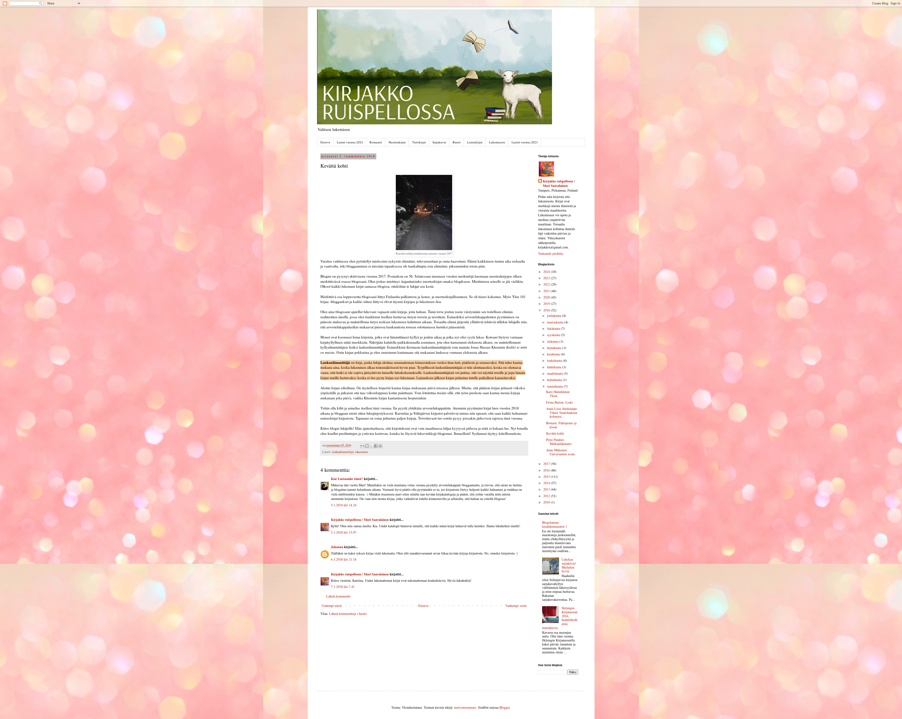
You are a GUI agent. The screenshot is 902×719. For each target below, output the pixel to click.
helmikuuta (555, 379)
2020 (547, 297)
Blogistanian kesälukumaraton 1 (554, 524)
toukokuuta (555, 360)
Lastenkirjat (474, 142)
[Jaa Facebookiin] (375, 446)
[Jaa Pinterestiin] (380, 446)
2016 (547, 470)
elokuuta (553, 341)
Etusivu (325, 142)
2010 (547, 502)
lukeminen (361, 452)
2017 (547, 463)
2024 (547, 271)
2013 (547, 489)
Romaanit (375, 142)
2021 (547, 291)
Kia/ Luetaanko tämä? (347, 478)
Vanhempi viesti (516, 605)
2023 (547, 278)
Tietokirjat (419, 142)
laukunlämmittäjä (343, 452)
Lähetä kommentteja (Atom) (348, 613)
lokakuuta (554, 328)
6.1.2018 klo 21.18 (343, 559)
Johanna (337, 546)
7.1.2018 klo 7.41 (343, 586)
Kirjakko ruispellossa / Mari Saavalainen (360, 519)
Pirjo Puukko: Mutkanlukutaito (559, 441)
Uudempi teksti (332, 605)
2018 (547, 310)
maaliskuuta (555, 373)
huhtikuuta (554, 367)
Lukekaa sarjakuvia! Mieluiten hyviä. (569, 565)
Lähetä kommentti (338, 596)
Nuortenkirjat (397, 142)
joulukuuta (554, 315)
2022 (547, 284)
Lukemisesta (497, 142)
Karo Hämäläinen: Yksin (558, 393)
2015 (547, 476)
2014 (547, 483)
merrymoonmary (465, 707)
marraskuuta (555, 322)
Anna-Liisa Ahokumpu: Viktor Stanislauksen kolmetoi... (562, 412)
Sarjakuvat (439, 142)
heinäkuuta (554, 348)
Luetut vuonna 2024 (350, 142)
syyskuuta (554, 335)
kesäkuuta (554, 354)
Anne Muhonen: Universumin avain (560, 452)
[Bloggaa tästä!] (367, 446)
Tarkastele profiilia (550, 253)
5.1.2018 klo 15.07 (343, 532)
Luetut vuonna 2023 (525, 142)
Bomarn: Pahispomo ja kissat (561, 425)
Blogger (504, 707)
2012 (547, 496)
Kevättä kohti (555, 433)
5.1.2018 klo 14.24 (343, 505)
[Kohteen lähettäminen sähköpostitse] (362, 446)
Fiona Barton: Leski (559, 402)
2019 (547, 303)
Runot (457, 142)
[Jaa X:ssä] (371, 446)
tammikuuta (555, 386)
